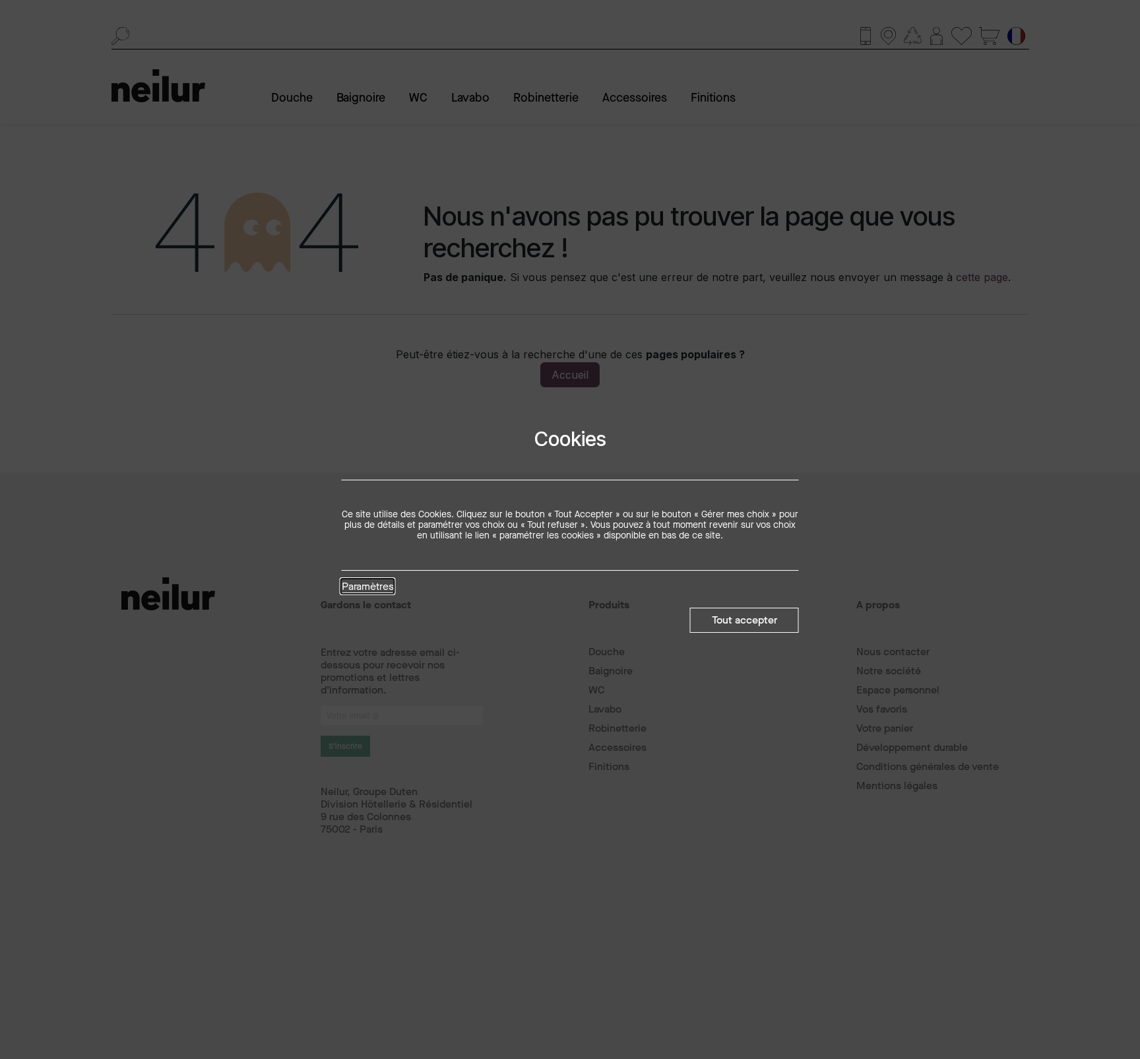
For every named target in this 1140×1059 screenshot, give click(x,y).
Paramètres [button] (368, 587)
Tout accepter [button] (744, 620)
